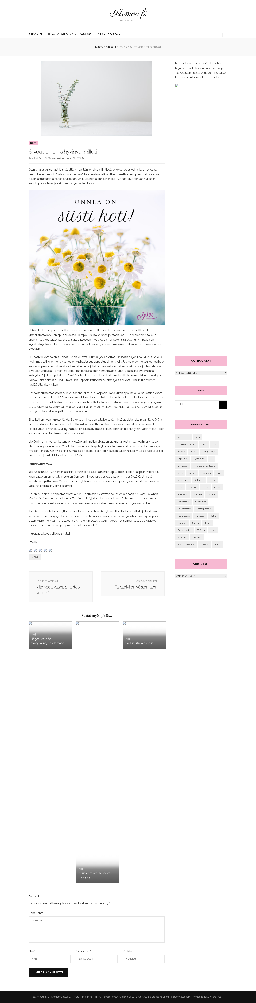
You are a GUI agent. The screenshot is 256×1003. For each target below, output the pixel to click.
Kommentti (36, 913)
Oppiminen (200, 501)
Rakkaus (200, 516)
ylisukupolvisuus (186, 544)
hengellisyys (209, 451)
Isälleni (192, 473)
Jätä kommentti (75, 157)
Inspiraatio (182, 466)
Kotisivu (128, 951)
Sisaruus (182, 523)
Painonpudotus (204, 509)
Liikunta (192, 487)
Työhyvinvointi (184, 530)
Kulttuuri (199, 480)
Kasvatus (206, 473)
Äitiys (218, 544)
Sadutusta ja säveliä (139, 643)
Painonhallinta (184, 509)
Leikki (212, 480)
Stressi (195, 523)
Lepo (180, 487)
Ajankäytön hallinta (187, 444)
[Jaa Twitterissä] (36, 551)
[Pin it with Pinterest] (46, 551)
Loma (205, 487)
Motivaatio (182, 494)
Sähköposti (83, 951)
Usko (213, 530)
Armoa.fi (128, 14)
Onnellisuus (183, 501)
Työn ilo (201, 530)
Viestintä (182, 537)
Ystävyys (204, 544)
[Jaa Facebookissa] (31, 551)
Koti (33, 143)
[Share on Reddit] (41, 551)
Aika (198, 437)
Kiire (219, 473)
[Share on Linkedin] (51, 551)
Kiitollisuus (183, 480)
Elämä (194, 451)
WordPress (216, 996)
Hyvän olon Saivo (61, 34)
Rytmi (213, 516)
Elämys (181, 451)
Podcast (85, 34)
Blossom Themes (190, 996)
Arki (214, 444)
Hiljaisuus (182, 459)
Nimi (32, 951)
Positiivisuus (184, 516)
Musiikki (197, 494)
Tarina (208, 523)
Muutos (212, 494)
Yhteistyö (196, 537)
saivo (38, 157)
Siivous (34, 557)
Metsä (217, 487)
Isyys (180, 473)
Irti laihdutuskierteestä (204, 466)
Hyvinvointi (198, 459)
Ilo (211, 459)
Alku (204, 444)
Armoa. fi (35, 34)
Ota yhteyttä (108, 34)
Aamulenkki (183, 437)
